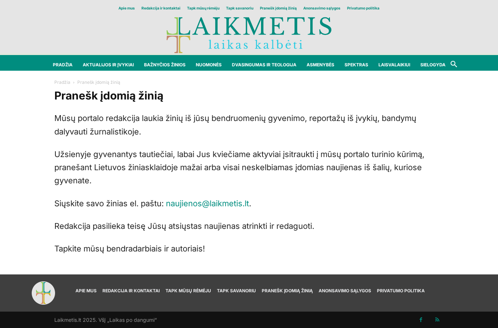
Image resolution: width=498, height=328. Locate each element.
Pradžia (62, 82)
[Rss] (437, 319)
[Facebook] (421, 319)
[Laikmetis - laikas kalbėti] (249, 34)
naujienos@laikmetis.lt (207, 203)
